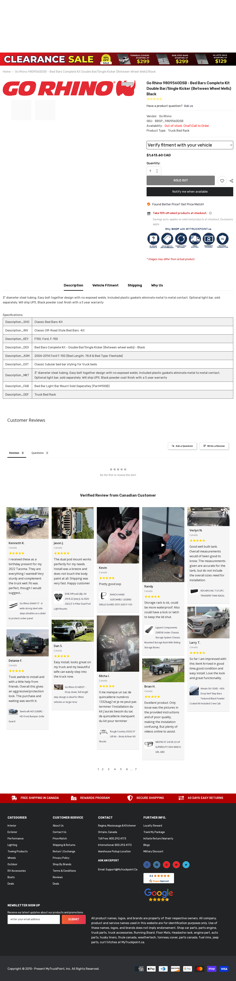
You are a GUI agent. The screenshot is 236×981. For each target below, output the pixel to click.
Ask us (188, 106)
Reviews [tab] (14, 453)
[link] (35, 798)
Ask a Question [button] (184, 446)
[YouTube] (176, 864)
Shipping (135, 285)
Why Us (157, 285)
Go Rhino (165, 116)
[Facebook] (146, 864)
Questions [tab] (38, 453)
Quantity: (153, 163)
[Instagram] (156, 864)
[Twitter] (186, 864)
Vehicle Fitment (105, 285)
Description (73, 285)
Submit (73, 919)
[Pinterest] (166, 864)
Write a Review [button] (216, 446)
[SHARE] (230, 180)
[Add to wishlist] (222, 180)
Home (7, 71)
